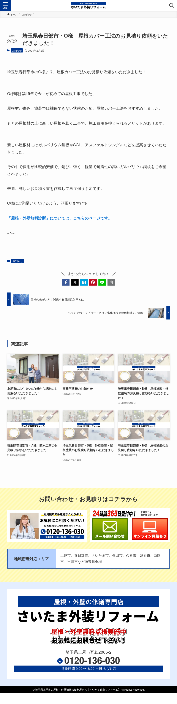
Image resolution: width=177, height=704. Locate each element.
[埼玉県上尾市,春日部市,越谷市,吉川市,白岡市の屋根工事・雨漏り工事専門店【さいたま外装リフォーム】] (88, 5)
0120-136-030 (92, 659)
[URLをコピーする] (111, 282)
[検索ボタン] (171, 5)
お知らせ (17, 50)
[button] (66, 282)
